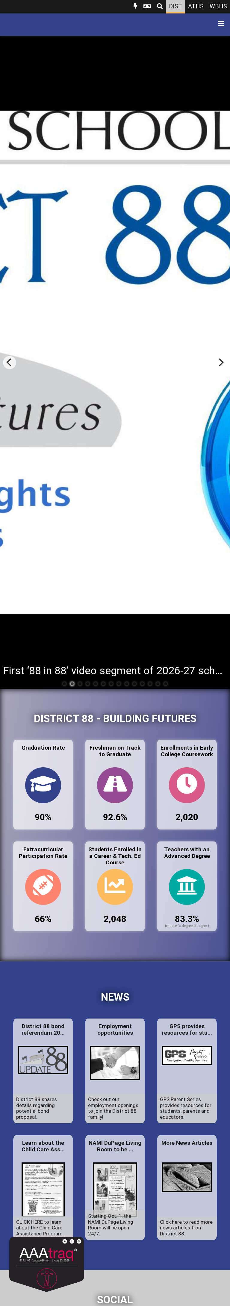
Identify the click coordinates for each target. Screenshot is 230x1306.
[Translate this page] (147, 6)
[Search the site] (160, 6)
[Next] (220, 362)
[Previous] (9, 362)
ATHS (196, 6)
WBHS (218, 6)
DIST (175, 6)
